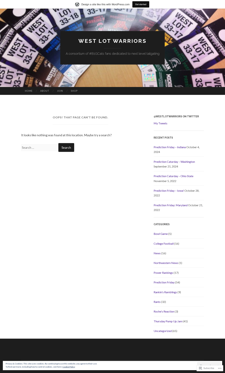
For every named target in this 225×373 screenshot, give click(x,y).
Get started (140, 4)
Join (60, 90)
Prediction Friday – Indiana (170, 147)
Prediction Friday (164, 282)
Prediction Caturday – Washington (174, 161)
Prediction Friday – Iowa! (169, 190)
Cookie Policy (68, 366)
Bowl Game (161, 233)
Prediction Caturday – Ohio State (173, 176)
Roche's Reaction (164, 311)
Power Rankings (163, 272)
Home (29, 90)
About (44, 90)
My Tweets (160, 123)
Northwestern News (166, 262)
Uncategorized (163, 330)
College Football (164, 243)
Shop (74, 90)
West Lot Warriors (112, 41)
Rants (157, 301)
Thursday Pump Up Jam (168, 321)
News (157, 253)
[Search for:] (39, 147)
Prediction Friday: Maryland (171, 205)
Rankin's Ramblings (165, 292)
